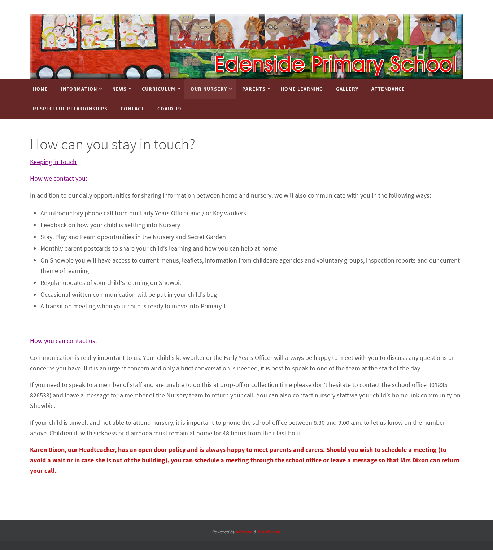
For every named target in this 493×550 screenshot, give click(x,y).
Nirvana (244, 532)
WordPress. (269, 532)
